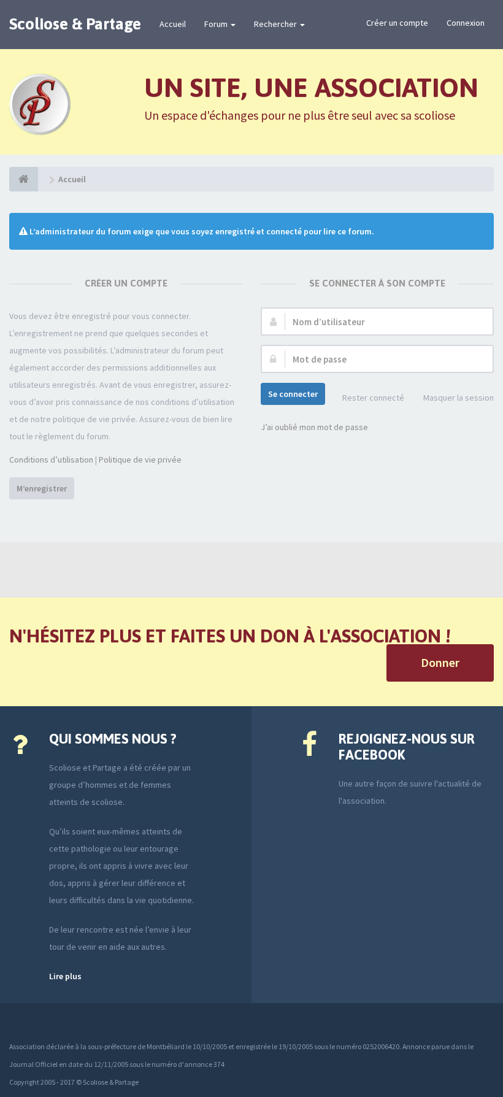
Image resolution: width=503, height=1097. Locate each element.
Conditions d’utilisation (51, 459)
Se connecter (293, 393)
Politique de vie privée (140, 459)
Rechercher (276, 23)
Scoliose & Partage (75, 24)
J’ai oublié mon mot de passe (314, 427)
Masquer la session (458, 397)
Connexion (466, 22)
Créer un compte (397, 22)
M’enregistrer (42, 488)
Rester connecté (373, 397)
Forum (216, 23)
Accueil (172, 23)
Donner (440, 662)
